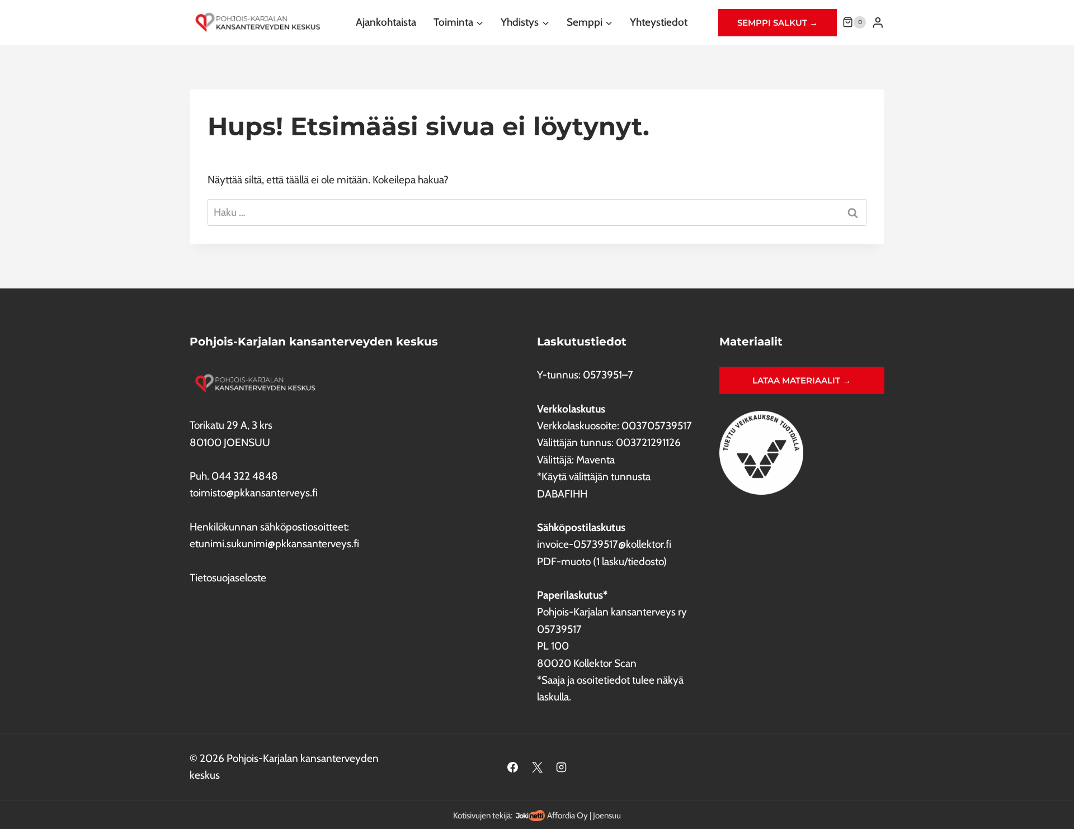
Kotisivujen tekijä (482, 815)
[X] (537, 767)
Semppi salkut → (777, 22)
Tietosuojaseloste (228, 577)
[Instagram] (561, 767)
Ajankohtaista (386, 22)
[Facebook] (512, 767)
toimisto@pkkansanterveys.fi (254, 492)
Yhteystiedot (658, 22)
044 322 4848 (244, 476)
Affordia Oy (567, 815)
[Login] (878, 22)
